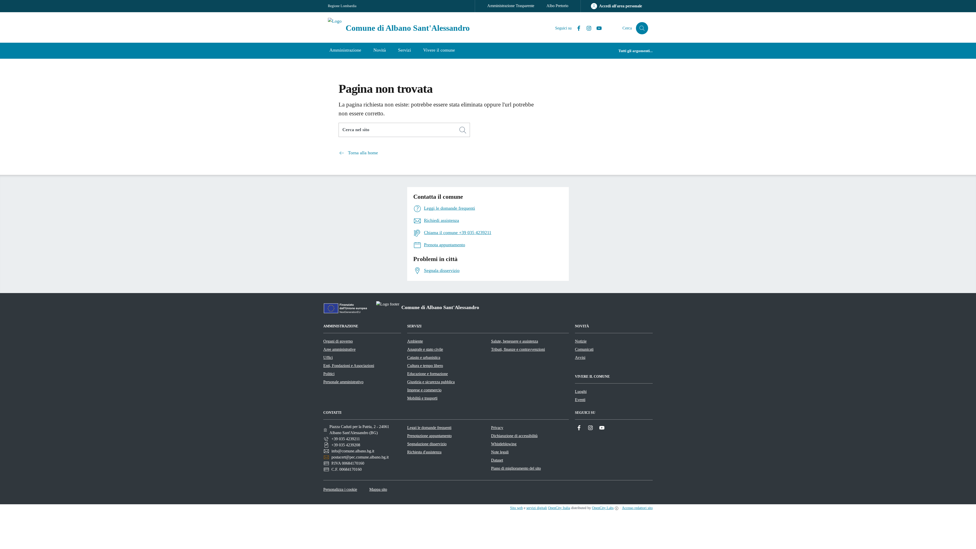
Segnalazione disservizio (427, 444)
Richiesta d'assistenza (424, 452)
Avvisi (580, 357)
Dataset (497, 460)
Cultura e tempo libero (425, 365)
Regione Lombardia (342, 6)
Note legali (500, 452)
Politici (328, 374)
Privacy (497, 427)
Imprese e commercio (424, 390)
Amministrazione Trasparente (510, 6)
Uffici (328, 357)
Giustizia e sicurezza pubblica (431, 382)
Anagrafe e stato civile (425, 349)
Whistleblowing (503, 444)
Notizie (581, 341)
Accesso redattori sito (637, 508)
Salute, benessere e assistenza (514, 341)
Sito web (516, 508)
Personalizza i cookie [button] (340, 489)
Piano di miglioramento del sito (516, 468)
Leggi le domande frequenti (429, 427)
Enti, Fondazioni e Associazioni (348, 365)
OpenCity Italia (559, 508)
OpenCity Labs (603, 508)
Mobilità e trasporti (422, 398)
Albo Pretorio (557, 6)
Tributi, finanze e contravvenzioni (518, 349)
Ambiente (415, 341)
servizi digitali (536, 508)
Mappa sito (378, 489)
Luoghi (581, 391)
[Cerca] (463, 130)
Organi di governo (338, 341)
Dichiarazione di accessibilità (514, 436)
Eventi (580, 400)
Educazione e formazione (427, 374)
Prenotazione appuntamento (429, 436)
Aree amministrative (339, 349)
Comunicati (584, 349)
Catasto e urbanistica (423, 357)
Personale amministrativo (343, 382)
